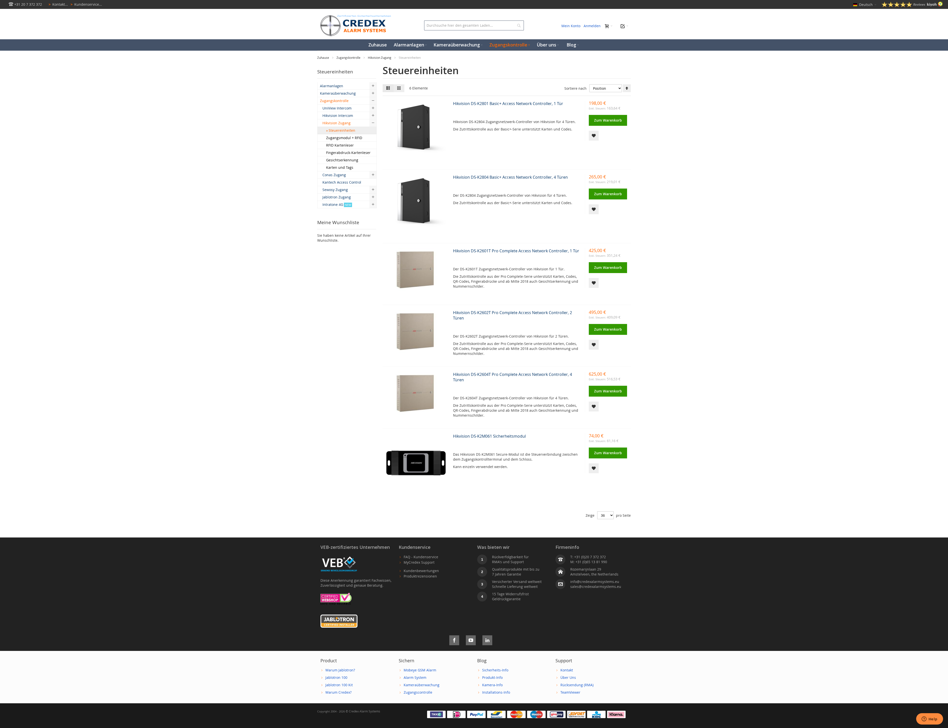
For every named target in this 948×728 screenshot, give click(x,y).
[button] (594, 136)
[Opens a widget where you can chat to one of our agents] (929, 719)
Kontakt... (58, 4)
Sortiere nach (575, 88)
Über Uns (568, 677)
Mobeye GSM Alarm (420, 670)
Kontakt (566, 670)
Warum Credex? (338, 692)
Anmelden (592, 25)
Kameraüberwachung (421, 685)
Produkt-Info (492, 677)
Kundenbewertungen (421, 570)
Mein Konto (570, 25)
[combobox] (474, 25)
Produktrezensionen (420, 576)
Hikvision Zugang (380, 58)
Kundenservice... (86, 4)
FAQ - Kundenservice (421, 557)
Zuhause (323, 58)
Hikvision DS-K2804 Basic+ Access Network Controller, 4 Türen (510, 177)
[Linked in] (487, 639)
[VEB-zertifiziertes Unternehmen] (338, 557)
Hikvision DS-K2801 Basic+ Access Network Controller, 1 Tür (508, 103)
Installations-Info (496, 692)
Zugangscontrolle (418, 692)
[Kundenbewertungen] (912, 5)
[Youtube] (471, 639)
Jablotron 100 (336, 677)
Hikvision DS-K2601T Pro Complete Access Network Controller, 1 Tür (516, 251)
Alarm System (415, 677)
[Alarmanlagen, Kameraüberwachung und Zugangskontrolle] (354, 16)
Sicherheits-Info (495, 670)
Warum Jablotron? (340, 670)
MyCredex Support (419, 562)
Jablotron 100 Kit (339, 685)
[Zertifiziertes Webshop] (336, 595)
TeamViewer (570, 692)
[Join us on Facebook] (454, 639)
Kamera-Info (492, 685)
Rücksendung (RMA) (576, 685)
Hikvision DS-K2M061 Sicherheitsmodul (489, 436)
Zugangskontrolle (348, 58)
